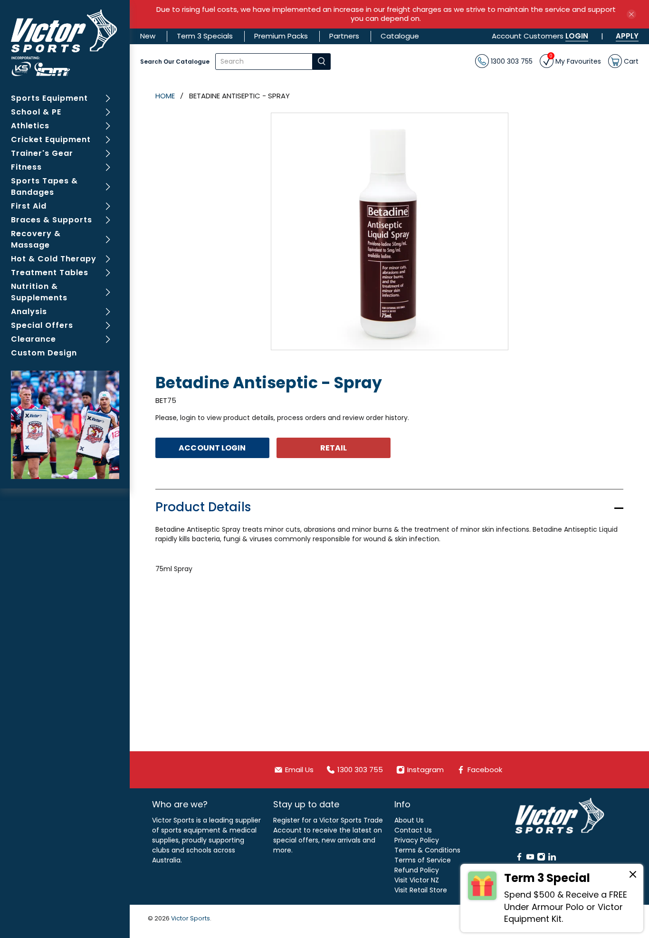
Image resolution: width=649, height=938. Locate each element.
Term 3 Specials (205, 36)
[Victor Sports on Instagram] (541, 858)
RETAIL (333, 447)
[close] (631, 14)
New (147, 36)
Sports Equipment (49, 98)
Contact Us (413, 830)
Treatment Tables (49, 272)
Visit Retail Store (420, 890)
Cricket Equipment (51, 139)
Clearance (33, 339)
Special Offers (42, 325)
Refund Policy (416, 870)
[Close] (632, 876)
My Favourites (575, 60)
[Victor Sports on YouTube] (530, 858)
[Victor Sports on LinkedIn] (552, 858)
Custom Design (44, 352)
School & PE (36, 111)
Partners (344, 36)
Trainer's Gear (42, 153)
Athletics (30, 125)
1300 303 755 (511, 61)
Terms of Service (422, 860)
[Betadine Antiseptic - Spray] (389, 231)
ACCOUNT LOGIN (212, 447)
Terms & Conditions (427, 850)
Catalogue (400, 36)
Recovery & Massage (36, 239)
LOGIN (576, 36)
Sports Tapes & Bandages (44, 186)
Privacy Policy (416, 840)
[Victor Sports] (65, 43)
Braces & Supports (51, 219)
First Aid (29, 206)
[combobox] (264, 61)
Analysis (29, 311)
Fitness (26, 167)
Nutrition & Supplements (39, 292)
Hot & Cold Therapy (53, 258)
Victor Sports (190, 918)
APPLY (627, 36)
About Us (409, 820)
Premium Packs (281, 36)
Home (165, 95)
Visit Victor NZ (416, 880)
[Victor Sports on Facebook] (519, 858)
